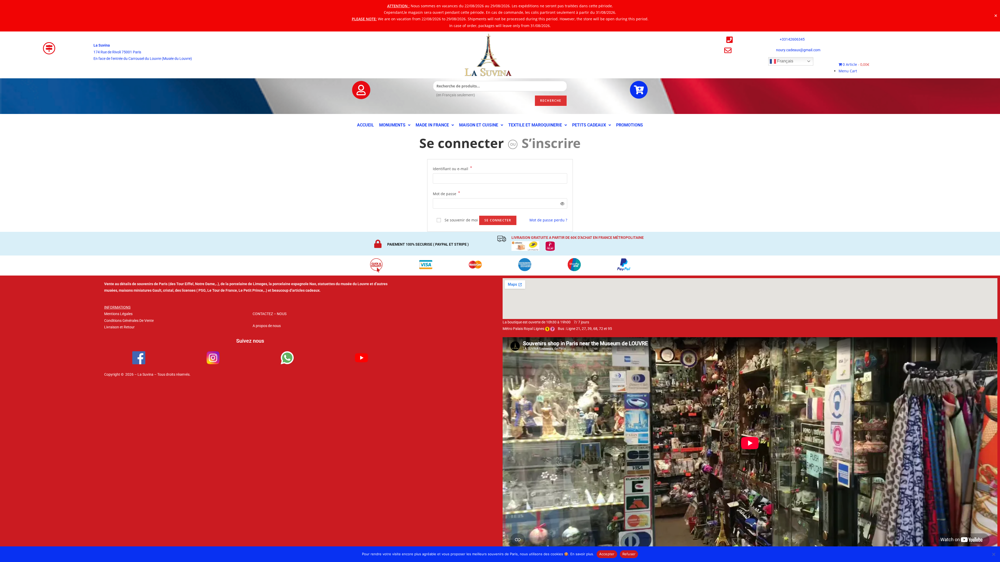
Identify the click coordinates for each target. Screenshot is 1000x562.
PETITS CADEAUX (589, 125)
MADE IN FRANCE (432, 125)
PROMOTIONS (629, 125)
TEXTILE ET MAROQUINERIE (535, 125)
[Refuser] (993, 554)
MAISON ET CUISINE (478, 125)
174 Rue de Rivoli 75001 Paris (117, 52)
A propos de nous (267, 326)
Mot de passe (446, 193)
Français (784, 61)
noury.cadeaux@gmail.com (798, 50)
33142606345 (793, 39)
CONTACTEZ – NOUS (269, 314)
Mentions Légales (118, 314)
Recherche (550, 100)
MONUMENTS (392, 125)
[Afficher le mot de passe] (561, 203)
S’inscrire (551, 143)
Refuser (629, 554)
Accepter (607, 554)
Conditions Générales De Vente (129, 320)
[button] (395, 125)
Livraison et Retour (119, 327)
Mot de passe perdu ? (548, 220)
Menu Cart (848, 70)
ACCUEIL (365, 125)
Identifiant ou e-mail (452, 168)
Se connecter (461, 143)
